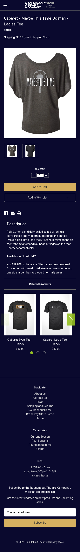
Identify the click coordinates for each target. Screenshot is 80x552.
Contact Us (40, 397)
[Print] (19, 213)
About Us (40, 393)
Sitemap (40, 418)
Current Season (40, 436)
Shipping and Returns (40, 405)
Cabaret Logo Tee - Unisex (56, 342)
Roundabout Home (40, 410)
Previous (5, 319)
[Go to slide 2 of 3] (38, 352)
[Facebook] (6, 213)
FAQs (40, 401)
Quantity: (40, 168)
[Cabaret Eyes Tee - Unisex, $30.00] (20, 314)
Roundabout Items (40, 444)
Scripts (40, 448)
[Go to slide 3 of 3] (44, 352)
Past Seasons (40, 440)
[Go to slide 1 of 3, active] (31, 352)
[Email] (13, 213)
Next (71, 319)
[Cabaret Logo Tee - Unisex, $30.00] (56, 314)
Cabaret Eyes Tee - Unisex (20, 342)
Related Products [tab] (40, 284)
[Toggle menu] (5, 5)
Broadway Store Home (40, 414)
